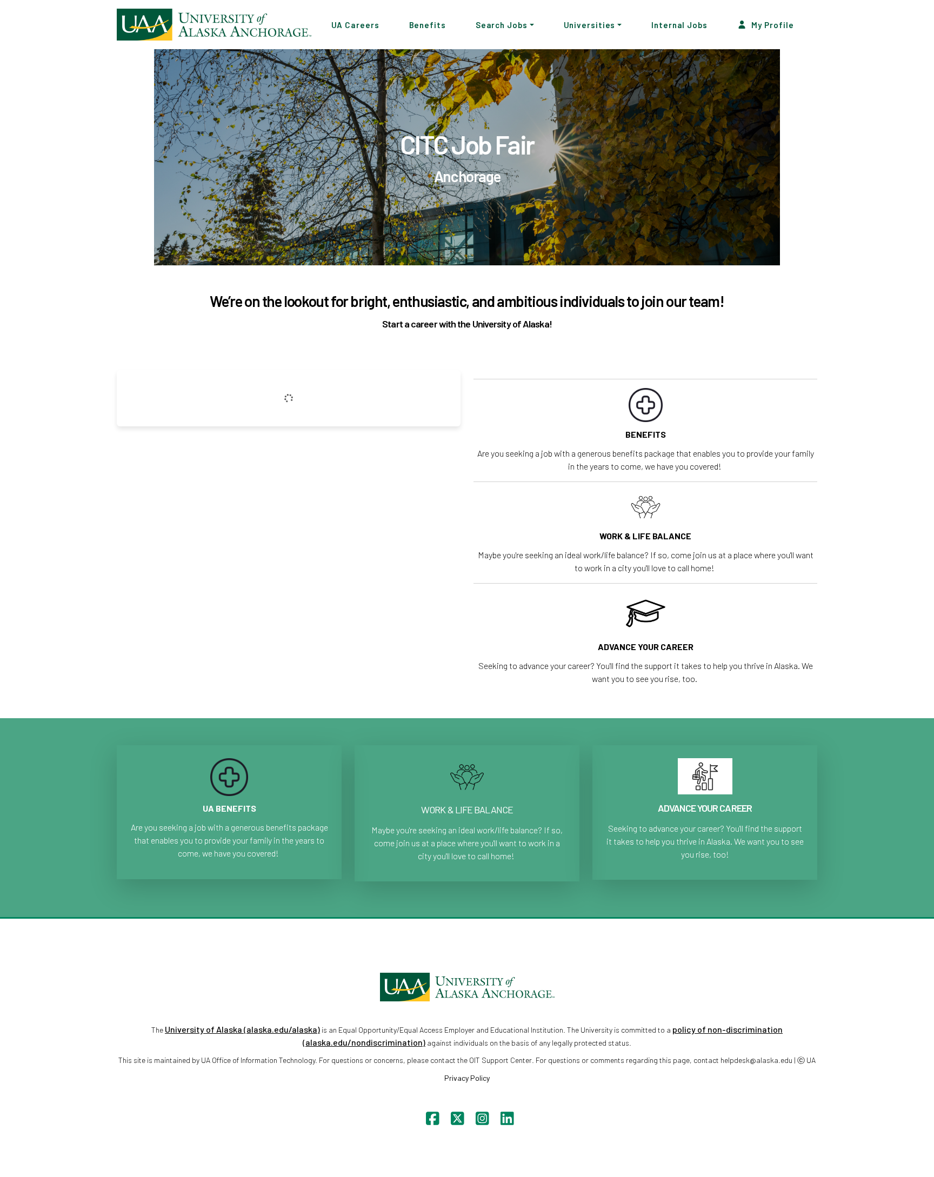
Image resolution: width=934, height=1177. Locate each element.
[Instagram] (479, 1121)
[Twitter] (454, 1121)
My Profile (772, 24)
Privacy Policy (467, 1077)
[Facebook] (430, 1121)
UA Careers (355, 24)
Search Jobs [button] (502, 24)
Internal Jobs (679, 24)
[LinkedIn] (504, 1121)
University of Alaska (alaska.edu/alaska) (242, 1029)
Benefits (427, 24)
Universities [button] (590, 24)
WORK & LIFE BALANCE (467, 809)
